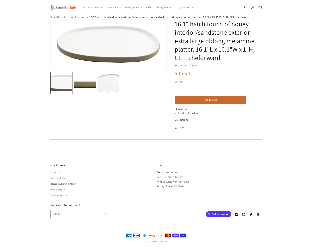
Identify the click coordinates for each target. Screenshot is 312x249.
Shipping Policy (58, 178)
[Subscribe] (105, 214)
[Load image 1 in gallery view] (61, 83)
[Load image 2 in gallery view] (85, 83)
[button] (92, 7)
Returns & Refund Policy (63, 183)
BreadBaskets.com (159, 241)
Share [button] (181, 127)
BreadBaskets (58, 17)
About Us (55, 172)
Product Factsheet (188, 113)
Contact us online (167, 172)
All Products (78, 17)
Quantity (179, 81)
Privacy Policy (57, 189)
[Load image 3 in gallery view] (108, 83)
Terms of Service (58, 195)
